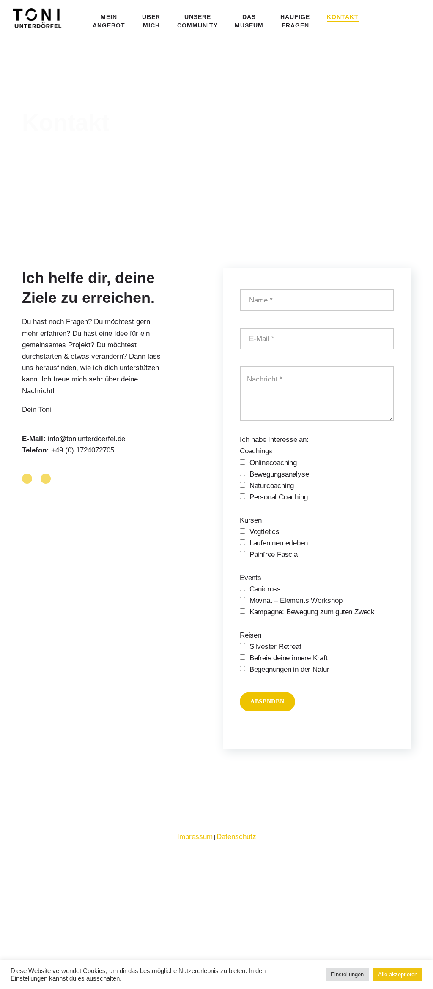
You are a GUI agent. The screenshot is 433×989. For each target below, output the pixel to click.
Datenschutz (236, 837)
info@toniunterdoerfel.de (86, 439)
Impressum (195, 837)
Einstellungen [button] (347, 974)
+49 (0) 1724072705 (82, 450)
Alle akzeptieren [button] (397, 974)
